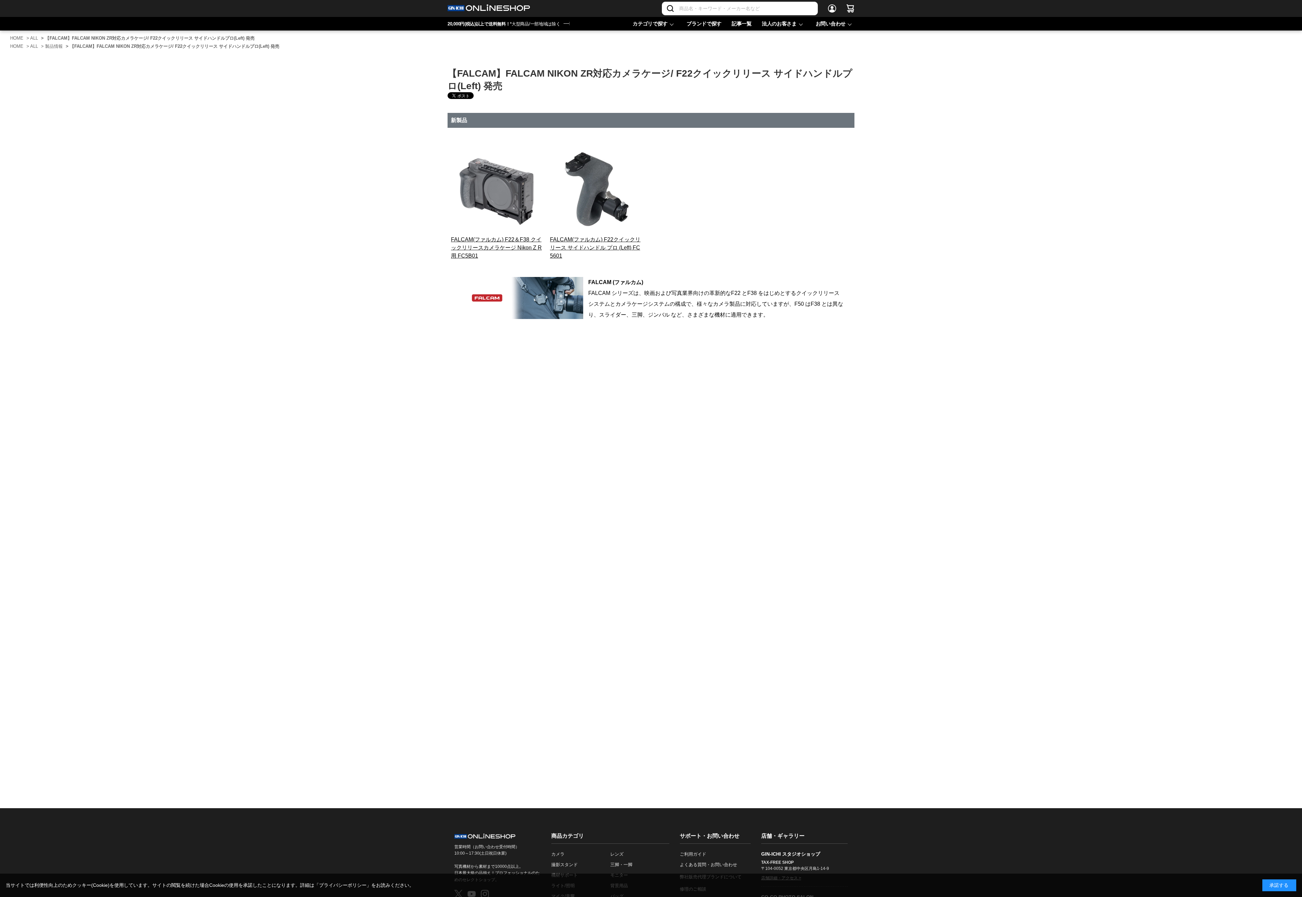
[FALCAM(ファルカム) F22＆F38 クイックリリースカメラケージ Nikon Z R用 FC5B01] (496, 190)
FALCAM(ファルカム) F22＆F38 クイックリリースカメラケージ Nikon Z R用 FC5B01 (496, 248)
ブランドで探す (704, 23)
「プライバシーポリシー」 (342, 885)
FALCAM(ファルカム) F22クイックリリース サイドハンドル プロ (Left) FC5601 (595, 248)
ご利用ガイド (693, 854)
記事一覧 (742, 23)
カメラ (558, 854)
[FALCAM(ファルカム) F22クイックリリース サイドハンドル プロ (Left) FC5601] (595, 190)
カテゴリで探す (650, 23)
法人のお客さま (779, 23)
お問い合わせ (831, 23)
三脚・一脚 (621, 864)
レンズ (617, 854)
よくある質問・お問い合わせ (708, 864)
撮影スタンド (564, 864)
